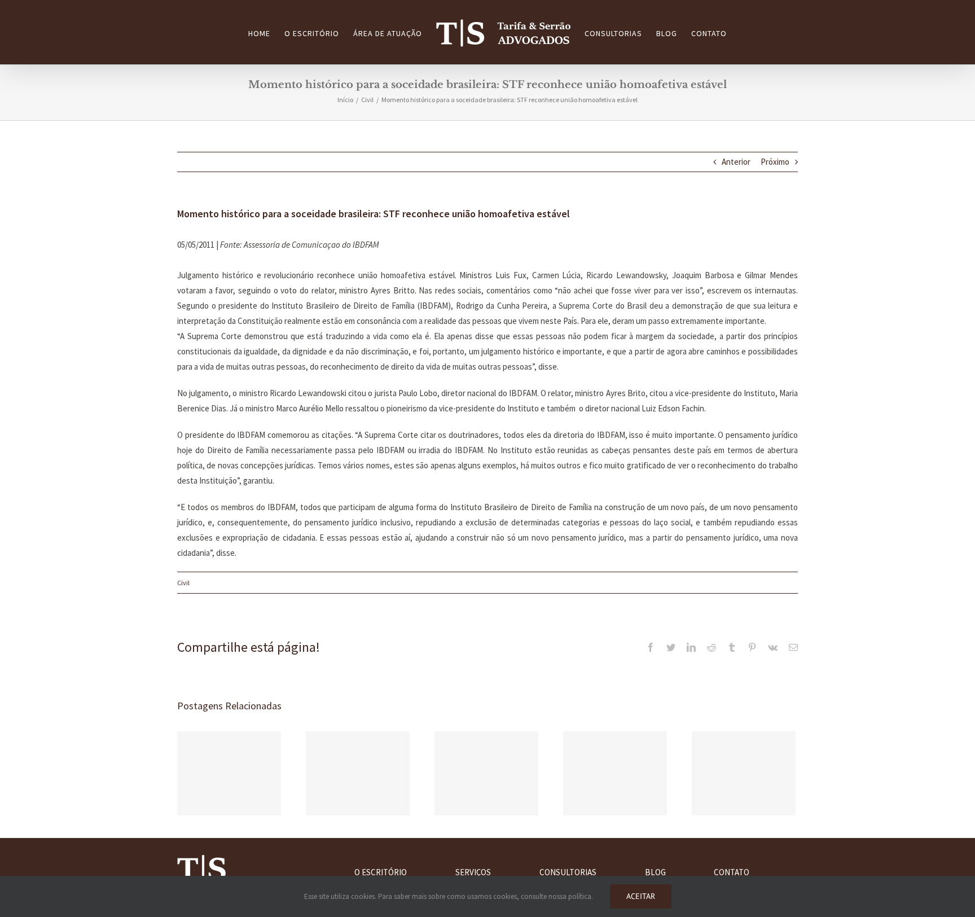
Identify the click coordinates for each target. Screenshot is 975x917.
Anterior (736, 161)
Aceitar (640, 896)
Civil (183, 582)
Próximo (775, 161)
